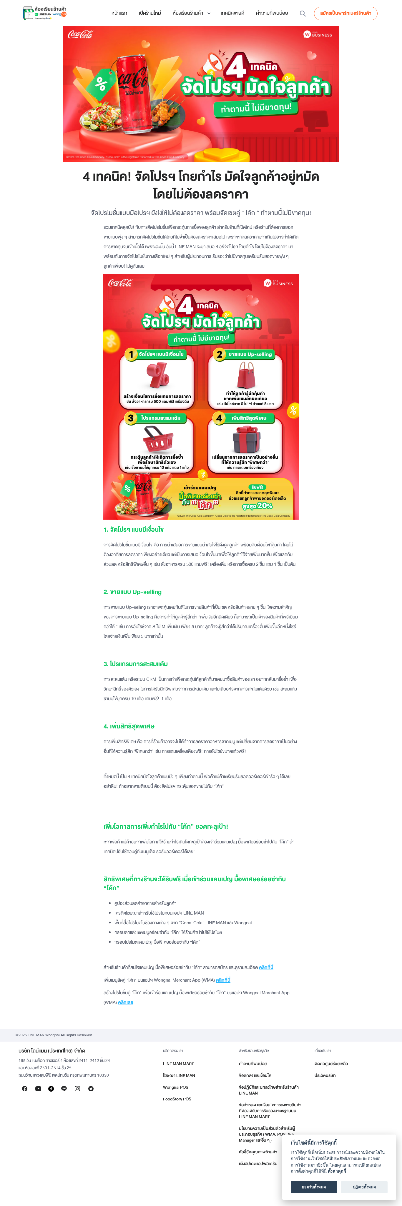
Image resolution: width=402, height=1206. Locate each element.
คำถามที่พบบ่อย (272, 13)
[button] (191, 13)
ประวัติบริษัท (325, 1075)
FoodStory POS (177, 1099)
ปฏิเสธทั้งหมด (364, 1187)
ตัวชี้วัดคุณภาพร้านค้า (258, 1152)
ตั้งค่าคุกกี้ (337, 1171)
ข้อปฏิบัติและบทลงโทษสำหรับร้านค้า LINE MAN (269, 1090)
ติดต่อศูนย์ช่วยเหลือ (331, 1063)
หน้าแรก (119, 13)
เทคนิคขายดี (232, 13)
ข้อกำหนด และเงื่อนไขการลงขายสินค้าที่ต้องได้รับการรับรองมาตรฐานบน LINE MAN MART (270, 1110)
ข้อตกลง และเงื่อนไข (255, 1075)
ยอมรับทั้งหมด (314, 1187)
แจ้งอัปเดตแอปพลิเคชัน (258, 1163)
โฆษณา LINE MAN (179, 1075)
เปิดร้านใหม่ (150, 13)
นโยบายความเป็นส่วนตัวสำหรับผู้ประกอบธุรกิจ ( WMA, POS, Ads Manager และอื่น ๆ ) (267, 1134)
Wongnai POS (175, 1087)
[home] (45, 13)
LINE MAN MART (178, 1063)
